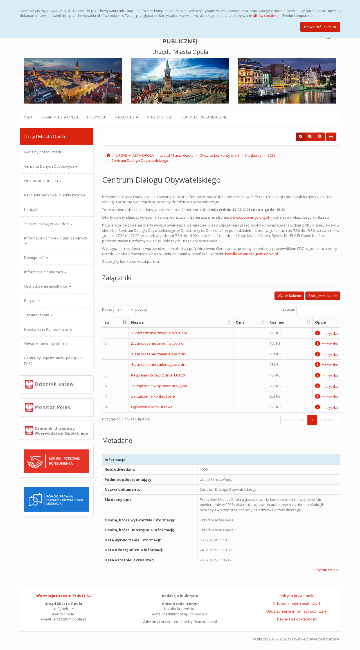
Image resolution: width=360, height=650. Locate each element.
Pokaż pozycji (124, 309)
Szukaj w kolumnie (323, 295)
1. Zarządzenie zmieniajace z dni (159, 332)
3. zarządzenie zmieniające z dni (158, 354)
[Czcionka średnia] (310, 137)
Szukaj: (288, 309)
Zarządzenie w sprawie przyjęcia (159, 385)
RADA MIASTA (126, 117)
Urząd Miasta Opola (177, 155)
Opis (240, 322)
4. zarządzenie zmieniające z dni (158, 364)
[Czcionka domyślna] (300, 137)
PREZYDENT (97, 117)
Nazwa (137, 322)
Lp (107, 322)
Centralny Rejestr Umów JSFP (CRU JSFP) (53, 360)
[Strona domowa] (108, 155)
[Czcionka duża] (320, 137)
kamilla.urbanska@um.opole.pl (251, 253)
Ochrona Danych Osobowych (49, 166)
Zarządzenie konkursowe (153, 396)
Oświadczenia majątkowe (46, 286)
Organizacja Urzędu (41, 180)
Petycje (30, 300)
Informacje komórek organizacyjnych (55, 238)
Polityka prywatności (297, 595)
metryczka (329, 333)
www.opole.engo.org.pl (249, 217)
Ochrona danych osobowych (297, 603)
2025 (271, 155)
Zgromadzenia (37, 314)
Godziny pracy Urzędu (43, 151)
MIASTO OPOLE (159, 117)
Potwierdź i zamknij (320, 26)
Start (28, 117)
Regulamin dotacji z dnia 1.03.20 (158, 375)
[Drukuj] (331, 137)
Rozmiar (277, 322)
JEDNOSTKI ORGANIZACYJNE (204, 117)
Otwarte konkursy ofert (44, 343)
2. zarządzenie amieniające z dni (158, 343)
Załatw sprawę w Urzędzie (47, 223)
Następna (328, 419)
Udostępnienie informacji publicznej (296, 611)
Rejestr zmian (326, 569)
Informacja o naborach (44, 271)
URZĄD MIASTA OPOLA (60, 117)
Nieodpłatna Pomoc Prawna (48, 329)
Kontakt (30, 209)
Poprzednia (294, 419)
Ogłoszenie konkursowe (152, 406)
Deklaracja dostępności (297, 619)
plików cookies (265, 15)
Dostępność (34, 257)
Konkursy (253, 155)
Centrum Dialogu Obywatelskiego (139, 160)
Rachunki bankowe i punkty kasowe (55, 195)
